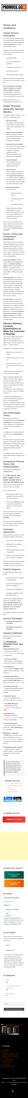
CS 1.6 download (5, 1058)
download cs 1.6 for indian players (9, 1056)
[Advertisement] (14, 846)
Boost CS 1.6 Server (13, 791)
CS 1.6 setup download (7, 1060)
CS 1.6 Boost (11, 789)
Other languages (10, 993)
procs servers (4, 1052)
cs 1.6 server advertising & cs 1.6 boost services (14, 987)
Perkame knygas (5, 1064)
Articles (7, 980)
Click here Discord (9, 901)
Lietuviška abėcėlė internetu (8, 1066)
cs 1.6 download (5, 1050)
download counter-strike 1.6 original (10, 1054)
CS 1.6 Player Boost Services (15, 783)
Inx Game (7, 1082)
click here (8, 915)
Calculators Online (5, 1062)
